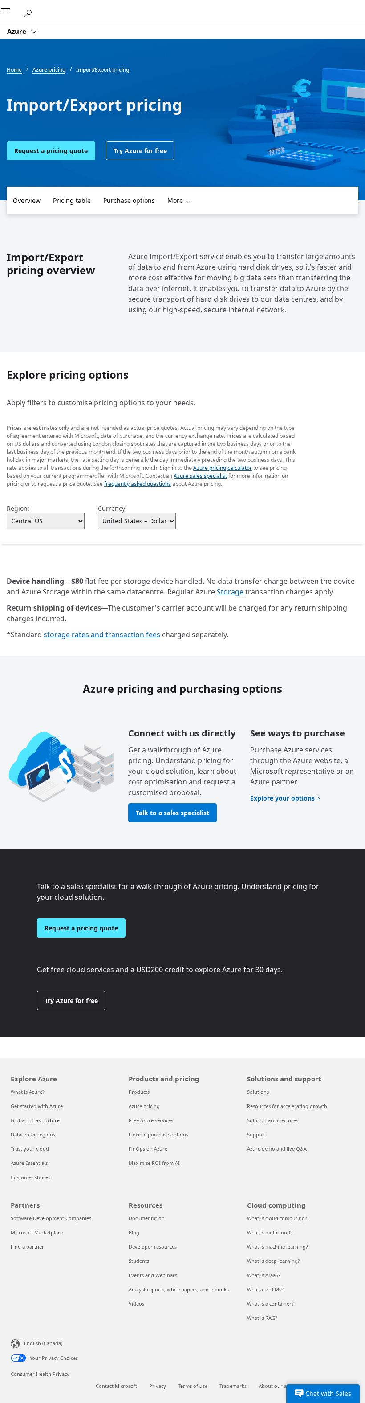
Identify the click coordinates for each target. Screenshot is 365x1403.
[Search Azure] (31, 11)
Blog (134, 1232)
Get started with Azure (37, 1106)
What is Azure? (28, 1091)
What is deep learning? (273, 1260)
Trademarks (233, 1386)
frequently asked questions (137, 484)
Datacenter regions (33, 1134)
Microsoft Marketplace (37, 1232)
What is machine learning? (277, 1246)
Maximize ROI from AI (154, 1163)
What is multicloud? (269, 1232)
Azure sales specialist (200, 476)
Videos (136, 1303)
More (175, 200)
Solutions (258, 1091)
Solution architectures (272, 1120)
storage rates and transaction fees (102, 634)
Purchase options (129, 200)
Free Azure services (151, 1120)
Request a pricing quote (51, 150)
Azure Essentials (29, 1163)
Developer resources (153, 1246)
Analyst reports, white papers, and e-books (179, 1289)
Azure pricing (144, 1106)
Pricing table (72, 200)
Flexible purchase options (158, 1134)
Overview (27, 200)
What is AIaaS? (263, 1275)
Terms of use (192, 1386)
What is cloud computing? (277, 1218)
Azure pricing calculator (222, 468)
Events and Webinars (153, 1275)
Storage (230, 592)
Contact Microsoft (116, 1386)
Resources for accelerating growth (287, 1106)
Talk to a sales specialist (172, 813)
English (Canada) (43, 1343)
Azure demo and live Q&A (277, 1148)
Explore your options (282, 798)
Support (256, 1134)
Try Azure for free (140, 150)
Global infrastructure (35, 1120)
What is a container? (270, 1303)
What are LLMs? (265, 1289)
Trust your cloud (30, 1148)
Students (139, 1260)
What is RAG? (262, 1317)
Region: (18, 508)
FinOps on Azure (148, 1148)
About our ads (275, 1386)
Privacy (157, 1386)
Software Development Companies (51, 1218)
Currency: (112, 508)
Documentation (147, 1218)
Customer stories (30, 1177)
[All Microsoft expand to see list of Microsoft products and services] (11, 12)
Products (139, 1091)
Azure (17, 31)
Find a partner (27, 1246)
